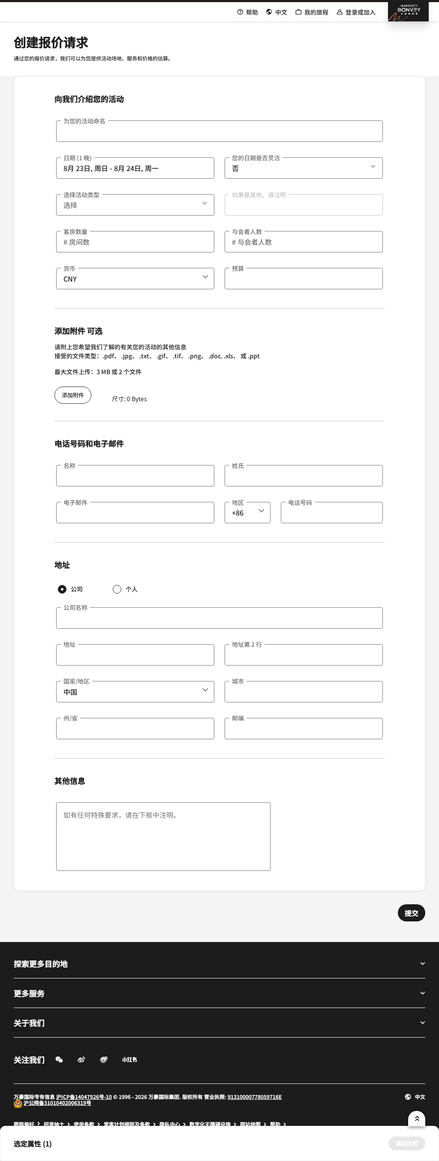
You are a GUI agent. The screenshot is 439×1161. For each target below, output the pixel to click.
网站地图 (250, 1124)
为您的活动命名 (84, 120)
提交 (411, 913)
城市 (238, 681)
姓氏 (238, 465)
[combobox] (135, 278)
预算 (238, 268)
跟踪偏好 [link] (24, 1124)
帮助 (275, 1124)
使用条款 (84, 1124)
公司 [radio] (77, 589)
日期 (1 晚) (77, 157)
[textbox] (219, 131)
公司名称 (75, 607)
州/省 (70, 717)
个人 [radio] (132, 589)
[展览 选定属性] (416, 1118)
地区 (238, 502)
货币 (69, 268)
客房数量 (75, 231)
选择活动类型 (81, 194)
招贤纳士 (54, 1124)
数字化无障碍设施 (210, 1124)
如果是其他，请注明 (259, 194)
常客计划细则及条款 (127, 1124)
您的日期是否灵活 (256, 157)
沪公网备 (34, 1102)
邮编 (238, 717)
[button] (373, 165)
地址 (69, 644)
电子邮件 (75, 502)
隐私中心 (169, 1124)
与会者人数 (247, 231)
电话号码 (300, 502)
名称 (69, 465)
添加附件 (73, 395)
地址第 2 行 (247, 644)
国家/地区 (76, 681)
